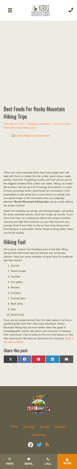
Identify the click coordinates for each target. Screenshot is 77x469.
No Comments (62, 123)
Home (14, 426)
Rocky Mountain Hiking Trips (20, 127)
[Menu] (10, 10)
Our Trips (29, 426)
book (67, 463)
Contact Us (39, 434)
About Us (61, 426)
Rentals (45, 426)
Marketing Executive (39, 123)
